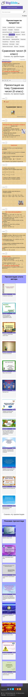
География (10, 29)
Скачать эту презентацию (14, 56)
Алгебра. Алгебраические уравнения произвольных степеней (8, 451)
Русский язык (5, 41)
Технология (12, 41)
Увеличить (23, 59)
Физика (17, 41)
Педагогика (23, 39)
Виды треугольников (7, 372)
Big (12, 2)
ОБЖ (16, 37)
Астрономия (19, 27)
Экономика (22, 46)
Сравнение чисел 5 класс (8, 654)
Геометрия (16, 29)
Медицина (18, 34)
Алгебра (4, 27)
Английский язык (11, 27)
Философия (11, 44)
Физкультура (5, 44)
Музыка (23, 34)
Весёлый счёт (6, 392)
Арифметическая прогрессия (9, 488)
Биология (5, 29)
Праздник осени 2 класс (8, 634)
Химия (17, 44)
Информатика (16, 32)
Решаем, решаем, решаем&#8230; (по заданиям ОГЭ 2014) (7, 316)
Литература (5, 34)
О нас (3, 693)
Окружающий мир (15, 39)
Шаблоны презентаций (8, 46)
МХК (3, 37)
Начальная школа (10, 37)
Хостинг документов (11, 695)
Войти (25, 15)
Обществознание (6, 39)
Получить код (7, 59)
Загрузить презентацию (12, 7)
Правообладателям (11, 693)
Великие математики (7, 353)
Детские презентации (7, 32)
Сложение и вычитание (8, 295)
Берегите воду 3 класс (7, 537)
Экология (16, 46)
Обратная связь (20, 693)
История (23, 32)
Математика (11, 34)
